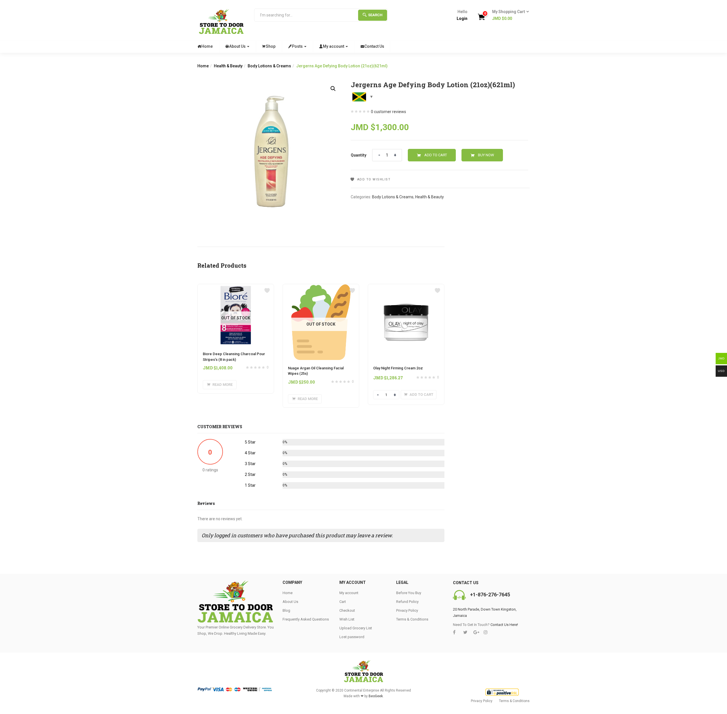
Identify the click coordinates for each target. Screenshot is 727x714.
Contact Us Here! (504, 625)
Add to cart (435, 155)
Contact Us (374, 46)
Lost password (351, 637)
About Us (237, 46)
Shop (270, 46)
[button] (509, 15)
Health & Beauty (228, 66)
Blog (286, 610)
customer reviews (388, 111)
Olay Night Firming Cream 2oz (398, 368)
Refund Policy (407, 601)
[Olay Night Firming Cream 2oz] (406, 287)
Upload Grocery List (355, 628)
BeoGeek (376, 696)
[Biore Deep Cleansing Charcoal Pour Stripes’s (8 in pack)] (235, 287)
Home (207, 46)
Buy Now (486, 155)
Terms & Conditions (412, 619)
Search (375, 15)
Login (462, 18)
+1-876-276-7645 (490, 595)
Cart (342, 601)
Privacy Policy (407, 610)
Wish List (346, 619)
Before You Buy (408, 593)
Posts (298, 46)
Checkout (347, 610)
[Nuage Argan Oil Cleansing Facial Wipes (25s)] (321, 287)
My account (334, 46)
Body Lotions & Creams (269, 66)
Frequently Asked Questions (306, 619)
